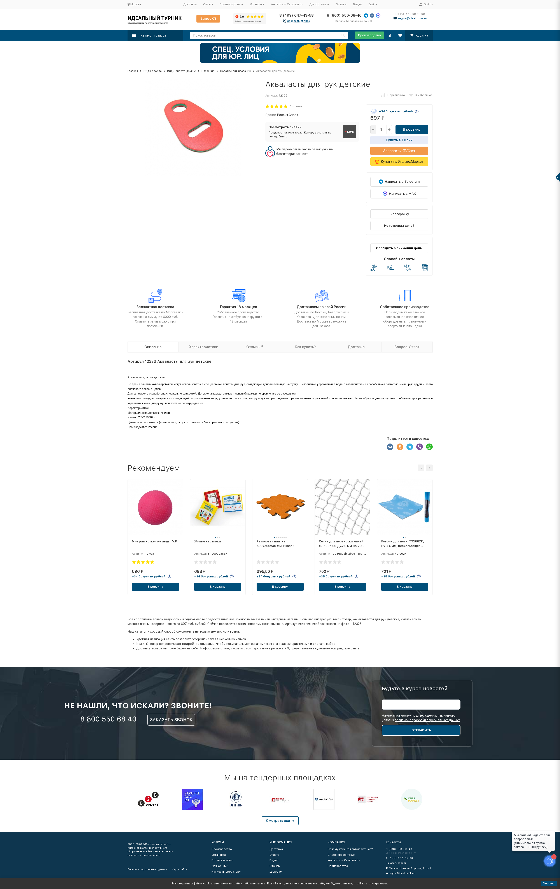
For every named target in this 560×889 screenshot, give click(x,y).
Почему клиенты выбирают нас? (350, 849)
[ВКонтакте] (390, 447)
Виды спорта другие (181, 71)
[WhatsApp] (429, 447)
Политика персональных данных (147, 869)
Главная (133, 71)
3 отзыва (296, 106)
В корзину (412, 129)
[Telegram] (409, 447)
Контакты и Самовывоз (287, 4)
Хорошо (549, 883)
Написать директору (226, 871)
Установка (257, 4)
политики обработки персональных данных (427, 720)
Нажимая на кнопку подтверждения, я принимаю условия (421, 718)
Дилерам (276, 871)
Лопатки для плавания (235, 71)
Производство (369, 35)
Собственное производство (404, 307)
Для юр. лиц (220, 866)
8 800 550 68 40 (108, 719)
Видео (357, 4)
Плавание (208, 71)
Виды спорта (153, 71)
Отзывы (341, 4)
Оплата (208, 4)
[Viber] (419, 447)
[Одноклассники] (400, 447)
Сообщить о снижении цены (399, 248)
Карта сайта (179, 869)
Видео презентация (341, 854)
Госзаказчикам (222, 860)
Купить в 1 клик (399, 140)
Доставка (190, 4)
